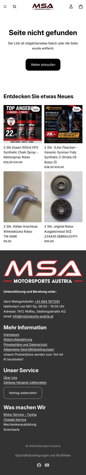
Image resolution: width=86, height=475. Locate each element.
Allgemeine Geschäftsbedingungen (29, 349)
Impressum (11, 334)
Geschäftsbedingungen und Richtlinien (43, 455)
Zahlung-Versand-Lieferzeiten (25, 382)
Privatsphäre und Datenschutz (25, 344)
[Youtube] (47, 465)
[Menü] (5, 7)
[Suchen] (14, 6)
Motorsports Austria (48, 446)
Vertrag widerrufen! (23, 393)
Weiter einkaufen (43, 64)
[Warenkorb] (81, 6)
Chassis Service (15, 419)
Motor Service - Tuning (20, 414)
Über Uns (10, 377)
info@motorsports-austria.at (33, 316)
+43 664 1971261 (47, 301)
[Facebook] (39, 465)
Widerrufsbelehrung (18, 339)
